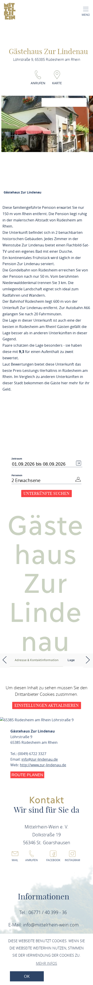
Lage (71, 660)
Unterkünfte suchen (46, 493)
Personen (17, 475)
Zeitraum (17, 458)
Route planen (27, 775)
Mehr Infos (46, 963)
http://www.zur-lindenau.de (43, 764)
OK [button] (27, 976)
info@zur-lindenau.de (39, 759)
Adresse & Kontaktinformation (36, 660)
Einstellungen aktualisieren (46, 705)
